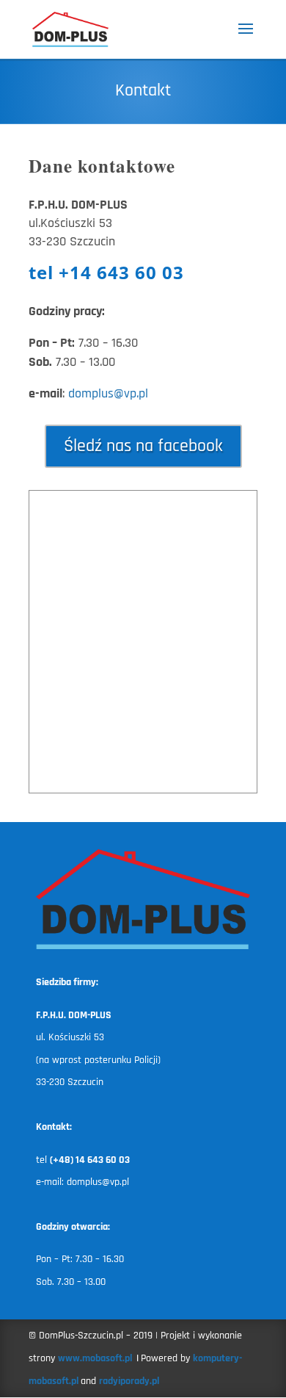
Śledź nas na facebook (143, 446)
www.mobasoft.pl (96, 1358)
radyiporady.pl (129, 1381)
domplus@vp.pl (108, 393)
